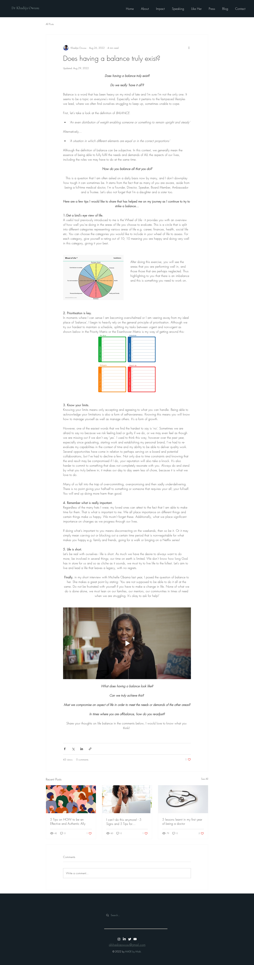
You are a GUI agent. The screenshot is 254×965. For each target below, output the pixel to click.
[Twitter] (129, 939)
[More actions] (189, 48)
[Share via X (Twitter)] (73, 748)
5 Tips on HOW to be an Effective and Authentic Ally (67, 821)
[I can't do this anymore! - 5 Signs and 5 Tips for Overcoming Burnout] (127, 799)
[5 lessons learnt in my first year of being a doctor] (183, 799)
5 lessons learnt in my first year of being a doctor (182, 821)
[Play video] (127, 643)
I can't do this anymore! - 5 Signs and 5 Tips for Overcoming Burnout (123, 821)
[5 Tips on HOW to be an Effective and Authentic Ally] (71, 799)
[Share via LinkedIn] (81, 748)
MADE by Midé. (133, 951)
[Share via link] (90, 748)
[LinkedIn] (124, 939)
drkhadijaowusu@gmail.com (127, 945)
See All (204, 778)
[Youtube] (135, 939)
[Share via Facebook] (64, 748)
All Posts (50, 24)
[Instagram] (119, 939)
